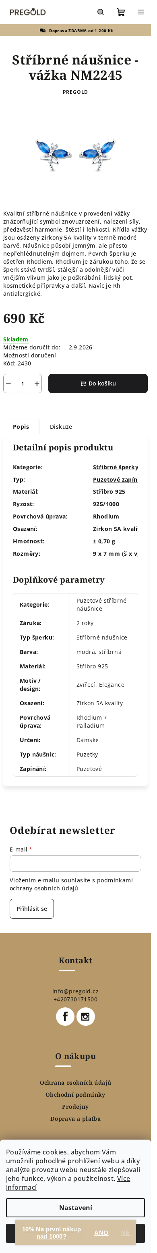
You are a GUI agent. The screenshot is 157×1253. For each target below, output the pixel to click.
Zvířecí (85, 684)
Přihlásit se (32, 908)
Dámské (87, 740)
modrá (85, 652)
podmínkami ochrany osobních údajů (71, 884)
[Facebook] (65, 1016)
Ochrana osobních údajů (76, 1083)
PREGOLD (76, 92)
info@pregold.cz (75, 991)
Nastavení (75, 1207)
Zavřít (47, 404)
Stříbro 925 (92, 666)
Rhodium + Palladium (91, 721)
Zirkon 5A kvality (99, 703)
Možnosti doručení (29, 355)
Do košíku (102, 383)
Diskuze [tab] (61, 426)
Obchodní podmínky (75, 1095)
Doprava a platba (75, 1119)
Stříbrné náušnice (102, 637)
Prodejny (75, 1107)
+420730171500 (75, 999)
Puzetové (89, 769)
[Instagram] (85, 1016)
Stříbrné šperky (115, 467)
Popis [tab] (21, 426)
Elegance (111, 684)
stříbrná (110, 652)
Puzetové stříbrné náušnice (101, 604)
